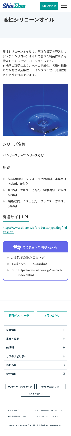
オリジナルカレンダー (51, 386)
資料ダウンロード (19, 315)
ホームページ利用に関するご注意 (48, 410)
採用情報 (11, 374)
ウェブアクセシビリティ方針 (46, 416)
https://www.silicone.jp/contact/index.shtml (40, 272)
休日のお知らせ (36, 393)
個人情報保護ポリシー (17, 416)
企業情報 (11, 330)
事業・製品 (12, 338)
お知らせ (11, 365)
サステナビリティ (16, 356)
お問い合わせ (49, 5)
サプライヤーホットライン (20, 386)
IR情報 (10, 347)
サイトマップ (13, 410)
